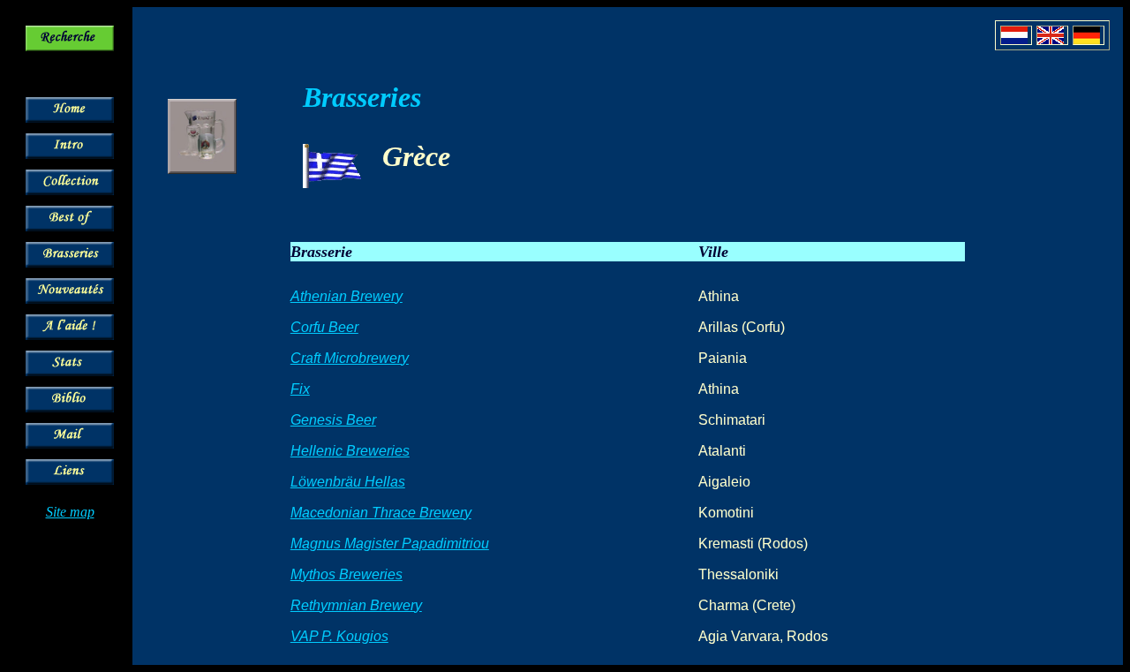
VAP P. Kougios (339, 636)
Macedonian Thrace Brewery (380, 512)
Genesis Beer (333, 419)
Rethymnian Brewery (356, 605)
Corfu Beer (324, 327)
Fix (300, 388)
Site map (70, 511)
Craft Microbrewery (349, 358)
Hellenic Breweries (350, 450)
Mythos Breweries (346, 574)
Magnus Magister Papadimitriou (389, 543)
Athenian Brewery (346, 296)
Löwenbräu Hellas (347, 481)
